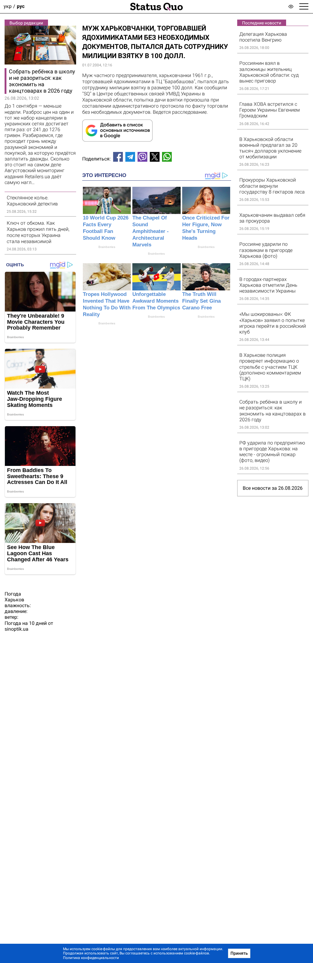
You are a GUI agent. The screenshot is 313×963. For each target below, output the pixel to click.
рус (20, 6)
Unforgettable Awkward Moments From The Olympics (156, 301)
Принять (239, 953)
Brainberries (106, 247)
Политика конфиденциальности (91, 958)
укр (8, 6)
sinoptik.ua (16, 629)
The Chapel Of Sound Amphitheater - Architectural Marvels (150, 231)
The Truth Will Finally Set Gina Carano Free (201, 301)
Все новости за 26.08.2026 (273, 488)
